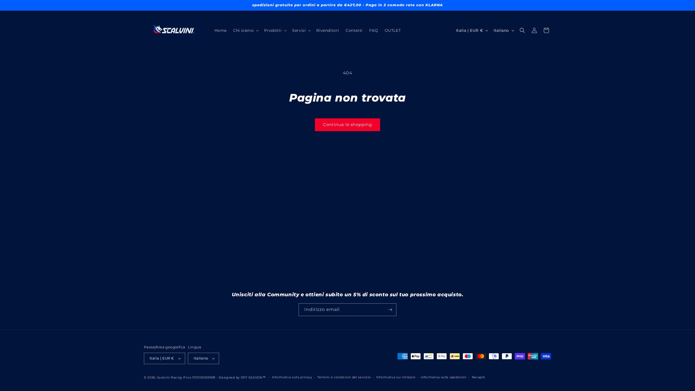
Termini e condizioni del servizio (344, 377)
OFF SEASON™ (253, 377)
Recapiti (478, 377)
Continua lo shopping (347, 124)
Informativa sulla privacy (292, 377)
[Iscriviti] (390, 309)
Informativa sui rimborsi (396, 377)
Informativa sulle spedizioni (443, 377)
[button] (245, 30)
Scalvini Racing (169, 377)
